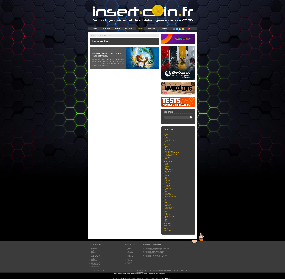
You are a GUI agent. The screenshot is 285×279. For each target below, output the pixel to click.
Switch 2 (167, 191)
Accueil (94, 28)
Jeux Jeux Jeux (95, 255)
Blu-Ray (167, 139)
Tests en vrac (169, 194)
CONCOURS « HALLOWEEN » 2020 (155, 251)
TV (166, 159)
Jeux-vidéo (168, 162)
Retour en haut (154, 278)
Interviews (168, 171)
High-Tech (128, 28)
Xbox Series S (169, 207)
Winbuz (93, 259)
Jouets (94, 49)
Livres (166, 211)
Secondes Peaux (96, 262)
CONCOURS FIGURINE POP (153, 250)
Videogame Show (170, 196)
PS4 (166, 179)
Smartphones (169, 156)
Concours (151, 28)
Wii (166, 199)
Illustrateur (94, 248)
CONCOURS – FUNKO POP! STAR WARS (156, 255)
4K (166, 135)
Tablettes (167, 157)
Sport (166, 221)
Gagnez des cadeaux (97, 258)
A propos (163, 28)
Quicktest (167, 228)
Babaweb (167, 278)
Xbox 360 (168, 202)
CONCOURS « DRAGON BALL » (154, 252)
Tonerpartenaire (95, 264)
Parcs (166, 219)
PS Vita (167, 176)
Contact (129, 263)
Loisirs (140, 28)
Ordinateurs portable (171, 154)
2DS (166, 163)
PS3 (166, 177)
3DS (166, 165)
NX (166, 173)
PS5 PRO (168, 184)
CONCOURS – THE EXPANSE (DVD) (155, 256)
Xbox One (168, 204)
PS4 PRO (168, 180)
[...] (108, 65)
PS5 (166, 182)
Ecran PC (168, 149)
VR (166, 198)
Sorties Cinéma (169, 142)
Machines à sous (96, 263)
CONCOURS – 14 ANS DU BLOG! (154, 254)
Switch (167, 190)
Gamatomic (94, 260)
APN (166, 146)
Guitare (93, 251)
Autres (167, 137)
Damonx (93, 252)
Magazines (167, 224)
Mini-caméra (169, 151)
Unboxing (167, 230)
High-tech (167, 145)
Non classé (168, 225)
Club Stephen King (96, 256)
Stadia (167, 187)
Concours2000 (95, 266)
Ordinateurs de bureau (172, 152)
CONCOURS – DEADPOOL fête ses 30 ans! (157, 248)
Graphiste (94, 250)
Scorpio (167, 185)
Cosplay (167, 215)
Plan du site (140, 278)
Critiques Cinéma (170, 140)
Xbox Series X (169, 209)
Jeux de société (169, 216)
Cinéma (117, 28)
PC (166, 174)
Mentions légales (131, 278)
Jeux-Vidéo (106, 28)
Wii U (166, 201)
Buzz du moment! (96, 254)
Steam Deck (168, 188)
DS (166, 168)
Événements (169, 169)
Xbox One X (168, 205)
